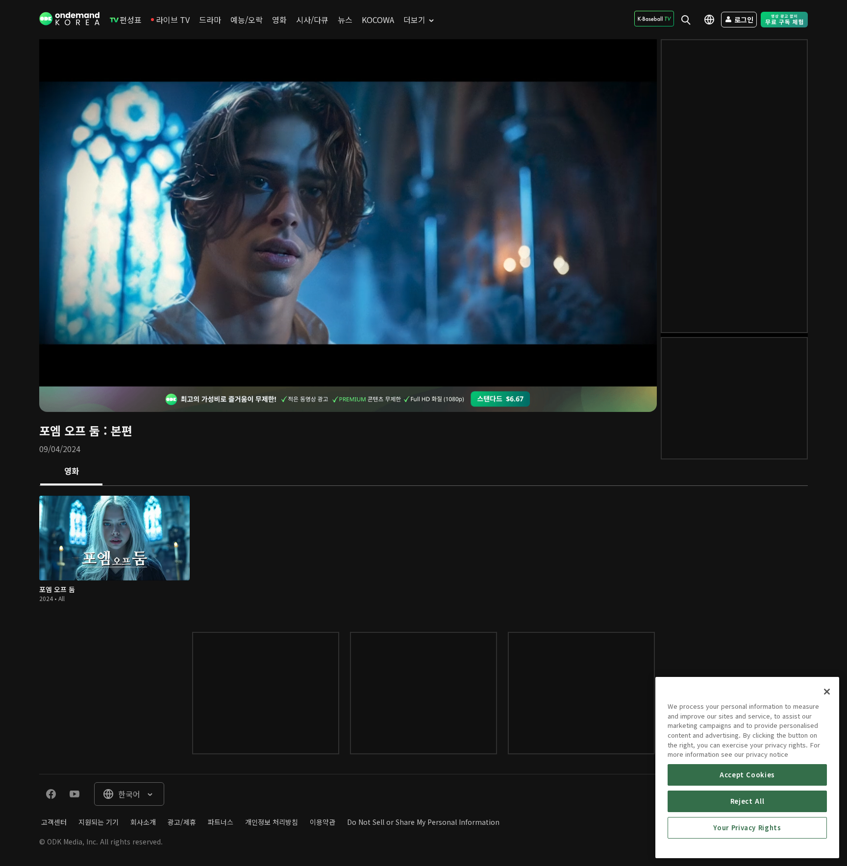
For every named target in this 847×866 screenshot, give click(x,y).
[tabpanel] (423, 549)
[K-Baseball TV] (654, 18)
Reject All (747, 801)
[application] (348, 212)
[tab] (71, 471)
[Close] (827, 691)
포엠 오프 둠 (69, 430)
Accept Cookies (747, 774)
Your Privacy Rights (747, 827)
